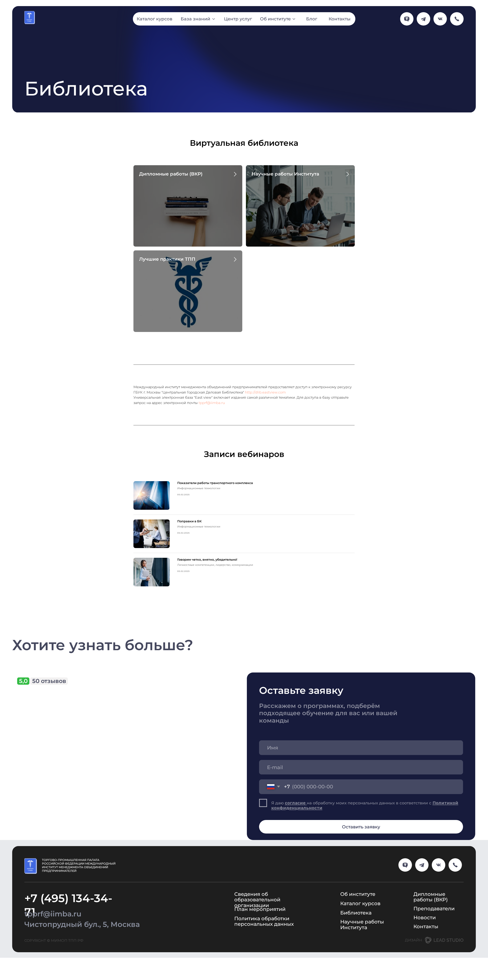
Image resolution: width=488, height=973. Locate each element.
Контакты (425, 926)
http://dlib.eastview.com (265, 392)
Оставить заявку (361, 827)
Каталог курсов (360, 903)
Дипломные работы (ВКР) (170, 174)
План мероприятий (260, 909)
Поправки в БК (189, 521)
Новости (424, 917)
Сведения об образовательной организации (257, 899)
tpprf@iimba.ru (212, 403)
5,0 (23, 680)
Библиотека (356, 913)
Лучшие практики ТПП (167, 259)
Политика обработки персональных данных (264, 921)
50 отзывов (49, 680)
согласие (296, 802)
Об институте (357, 894)
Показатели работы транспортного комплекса (215, 483)
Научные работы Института (285, 174)
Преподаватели (434, 908)
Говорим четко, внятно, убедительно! (207, 559)
